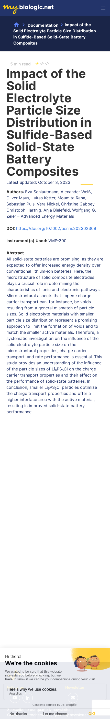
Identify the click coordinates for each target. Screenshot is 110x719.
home (16, 25)
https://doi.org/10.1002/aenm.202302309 (56, 228)
